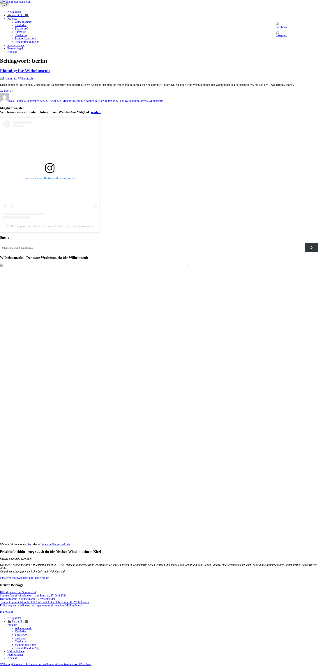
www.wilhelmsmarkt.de (56, 544)
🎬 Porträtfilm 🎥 (18, 15)
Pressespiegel (15, 48)
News (86, 100)
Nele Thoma (16, 100)
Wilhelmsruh (156, 100)
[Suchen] (311, 247)
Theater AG (22, 28)
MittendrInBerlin (72, 100)
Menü (4, 5)
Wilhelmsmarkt (23, 21)
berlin (93, 100)
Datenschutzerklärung (41, 664)
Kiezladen (20, 25)
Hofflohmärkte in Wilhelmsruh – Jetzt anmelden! (28, 598)
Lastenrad (20, 31)
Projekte (12, 18)
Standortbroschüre (25, 38)
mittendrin (111, 100)
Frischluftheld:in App (27, 41)
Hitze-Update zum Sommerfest (18, 592)
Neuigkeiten (14, 11)
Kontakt (12, 51)
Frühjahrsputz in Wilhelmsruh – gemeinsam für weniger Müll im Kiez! (41, 605)
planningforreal (138, 100)
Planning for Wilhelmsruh (25, 70)
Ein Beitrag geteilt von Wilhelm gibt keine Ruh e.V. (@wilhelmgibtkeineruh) (50, 226)
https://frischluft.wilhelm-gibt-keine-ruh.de (24, 577)
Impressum (6, 611)
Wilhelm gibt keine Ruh (14, 664)
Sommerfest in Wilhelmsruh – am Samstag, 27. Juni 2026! (33, 595)
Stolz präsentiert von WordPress (72, 664)
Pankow (123, 100)
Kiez (101, 100)
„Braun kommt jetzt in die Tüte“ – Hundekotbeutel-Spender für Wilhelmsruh (44, 602)
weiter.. (96, 112)
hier (29, 544)
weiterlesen (6, 91)
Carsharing (21, 35)
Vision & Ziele (15, 45)
